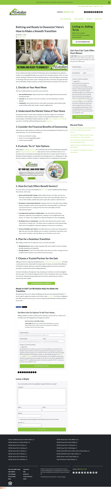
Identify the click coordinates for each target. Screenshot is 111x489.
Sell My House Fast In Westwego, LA (67, 448)
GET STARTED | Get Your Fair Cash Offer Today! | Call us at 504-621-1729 (54, 2)
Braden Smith (21, 37)
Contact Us (98, 19)
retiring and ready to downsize (28, 152)
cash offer (44, 190)
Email (44, 339)
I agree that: (24, 347)
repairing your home (29, 150)
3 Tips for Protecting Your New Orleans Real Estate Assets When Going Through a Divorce (82, 130)
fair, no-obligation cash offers (56, 119)
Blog (9, 479)
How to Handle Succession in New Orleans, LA (21, 440)
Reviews (89, 19)
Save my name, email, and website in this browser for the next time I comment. (39, 419)
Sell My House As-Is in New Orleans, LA (19, 442)
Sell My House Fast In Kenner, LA (17, 454)
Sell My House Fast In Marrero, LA (17, 457)
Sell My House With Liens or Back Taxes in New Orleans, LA (73, 451)
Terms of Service (27, 476)
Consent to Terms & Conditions (27, 345)
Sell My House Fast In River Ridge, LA (67, 442)
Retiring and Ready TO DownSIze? (41, 283)
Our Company (11, 474)
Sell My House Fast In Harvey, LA (17, 451)
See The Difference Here (83, 42)
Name (20, 407)
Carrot (64, 477)
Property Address (24, 332)
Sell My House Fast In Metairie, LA (17, 459)
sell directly (49, 121)
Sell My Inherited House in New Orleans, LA (69, 454)
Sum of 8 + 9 (21, 422)
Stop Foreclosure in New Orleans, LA (67, 459)
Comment (21, 387)
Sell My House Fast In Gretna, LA (17, 445)
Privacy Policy (28, 356)
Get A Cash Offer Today (85, 6)
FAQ (102, 6)
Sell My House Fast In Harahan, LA (17, 448)
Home (24, 479)
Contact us (51, 296)
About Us (96, 6)
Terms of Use (75, 100)
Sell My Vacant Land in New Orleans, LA (68, 457)
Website (20, 413)
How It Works (78, 19)
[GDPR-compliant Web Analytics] (55, 488)
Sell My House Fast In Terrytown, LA (67, 445)
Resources (26, 474)
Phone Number (24, 339)
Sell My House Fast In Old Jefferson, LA (67, 440)
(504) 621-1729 (68, 12)
